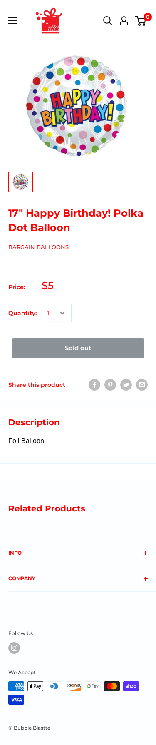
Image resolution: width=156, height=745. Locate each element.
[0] (141, 21)
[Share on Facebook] (94, 385)
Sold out (78, 348)
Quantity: (22, 313)
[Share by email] (142, 385)
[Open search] (107, 20)
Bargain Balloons (38, 247)
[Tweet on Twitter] (126, 385)
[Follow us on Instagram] (14, 648)
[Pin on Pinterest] (110, 385)
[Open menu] (12, 20)
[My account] (124, 20)
